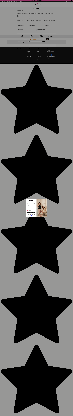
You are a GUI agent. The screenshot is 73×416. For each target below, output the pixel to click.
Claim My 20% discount (31, 212)
